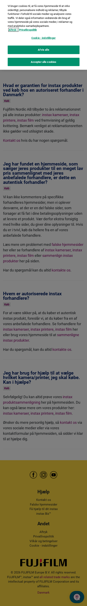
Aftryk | (13, 29)
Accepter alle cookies (43, 61)
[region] (43, 35)
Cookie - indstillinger (43, 37)
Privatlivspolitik (28, 29)
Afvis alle (43, 49)
